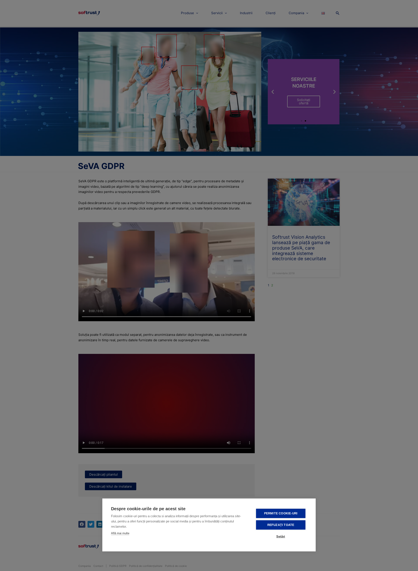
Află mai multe (120, 533)
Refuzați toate (280, 525)
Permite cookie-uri (281, 513)
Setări (280, 536)
